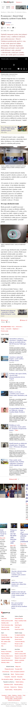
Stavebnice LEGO (8, 684)
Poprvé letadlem (5, 653)
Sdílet (10, 27)
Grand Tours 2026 (19, 629)
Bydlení (11, 467)
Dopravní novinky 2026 (20, 656)
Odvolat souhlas (18, 698)
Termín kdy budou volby (7, 625)
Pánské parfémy (18, 689)
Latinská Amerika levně (7, 660)
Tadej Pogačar (18, 625)
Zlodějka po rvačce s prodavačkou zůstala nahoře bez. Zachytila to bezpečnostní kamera (17, 427)
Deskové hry (13, 687)
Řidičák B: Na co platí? (20, 658)
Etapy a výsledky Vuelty (20, 620)
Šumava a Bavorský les (7, 656)
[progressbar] (14, 71)
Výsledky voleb (5, 622)
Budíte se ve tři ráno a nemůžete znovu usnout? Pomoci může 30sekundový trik (18, 393)
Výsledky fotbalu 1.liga (6, 637)
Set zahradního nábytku (7, 679)
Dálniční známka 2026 (20, 653)
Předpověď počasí (9, 669)
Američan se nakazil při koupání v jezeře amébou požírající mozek (16, 358)
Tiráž (24, 695)
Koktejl (10, 432)
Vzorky (2, 328)
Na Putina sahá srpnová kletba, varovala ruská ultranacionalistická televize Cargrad (18, 376)
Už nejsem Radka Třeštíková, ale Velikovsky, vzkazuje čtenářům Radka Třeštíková (17, 410)
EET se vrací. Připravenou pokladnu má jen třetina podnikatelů (24, 535)
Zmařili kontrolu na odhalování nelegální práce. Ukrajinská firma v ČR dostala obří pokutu (18, 445)
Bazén (12, 674)
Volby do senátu (5, 627)
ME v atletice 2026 (5, 641)
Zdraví (10, 397)
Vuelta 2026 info (19, 618)
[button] (26, 59)
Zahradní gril (17, 679)
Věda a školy (4, 132)
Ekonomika (11, 345)
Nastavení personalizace (14, 700)
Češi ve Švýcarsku (5, 658)
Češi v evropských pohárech (17, 671)
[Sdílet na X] (9, 322)
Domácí (2, 316)
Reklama (14, 695)
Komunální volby (5, 629)
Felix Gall (17, 627)
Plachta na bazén (19, 674)
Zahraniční (11, 362)
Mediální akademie (9, 697)
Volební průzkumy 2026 (7, 620)
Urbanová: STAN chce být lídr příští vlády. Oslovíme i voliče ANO (13, 536)
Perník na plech (18, 646)
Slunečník (13, 676)
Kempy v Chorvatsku (6, 651)
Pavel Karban (8, 22)
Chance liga (4, 635)
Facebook (4, 695)
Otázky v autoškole (19, 660)
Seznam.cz (19, 2)
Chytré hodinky (8, 689)
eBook (4, 27)
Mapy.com (18, 666)
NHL (2, 646)
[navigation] (2, 2)
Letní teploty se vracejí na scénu (3, 533)
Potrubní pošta (4, 331)
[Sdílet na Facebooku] (6, 322)
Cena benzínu (5, 671)
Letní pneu (6, 687)
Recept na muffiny (19, 637)
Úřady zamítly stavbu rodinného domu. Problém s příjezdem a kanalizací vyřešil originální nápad (16, 462)
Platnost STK (18, 662)
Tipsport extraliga (5, 639)
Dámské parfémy (18, 684)
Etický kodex (19, 697)
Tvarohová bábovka (20, 641)
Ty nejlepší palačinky (20, 635)
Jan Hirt (17, 622)
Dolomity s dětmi (5, 662)
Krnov (13, 326)
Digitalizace (15, 328)
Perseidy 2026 (18, 669)
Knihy (10, 413)
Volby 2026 (4, 618)
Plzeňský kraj (12, 448)
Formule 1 (3, 643)
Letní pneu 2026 (19, 651)
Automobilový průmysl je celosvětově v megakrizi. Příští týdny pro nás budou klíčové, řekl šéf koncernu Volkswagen (18, 341)
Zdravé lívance (18, 639)
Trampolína (7, 676)
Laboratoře (8, 328)
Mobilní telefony (19, 682)
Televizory (20, 687)
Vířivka (23, 679)
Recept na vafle (18, 643)
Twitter (9, 695)
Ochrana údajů (8, 698)
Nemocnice (19, 326)
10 (15, 28)
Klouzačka (19, 676)
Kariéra (19, 695)
